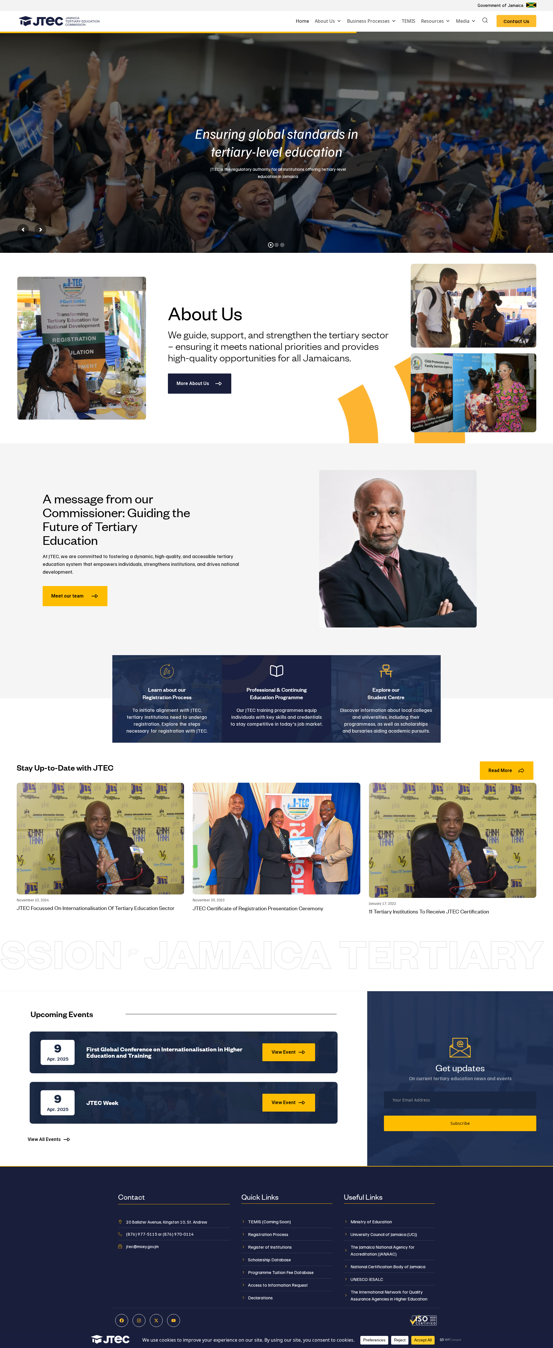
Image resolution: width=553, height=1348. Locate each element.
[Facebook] (121, 1320)
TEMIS (408, 21)
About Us (325, 21)
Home (302, 21)
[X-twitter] (156, 1320)
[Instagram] (138, 1320)
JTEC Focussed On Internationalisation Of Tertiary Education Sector (96, 907)
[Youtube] (173, 1320)
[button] (485, 21)
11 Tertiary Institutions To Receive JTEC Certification (429, 911)
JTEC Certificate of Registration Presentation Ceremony (258, 907)
